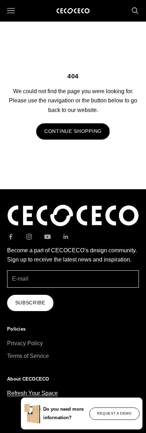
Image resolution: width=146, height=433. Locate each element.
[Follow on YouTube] (47, 236)
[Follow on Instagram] (29, 236)
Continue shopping (73, 131)
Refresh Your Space (32, 393)
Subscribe (30, 302)
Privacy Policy (25, 343)
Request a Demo (114, 413)
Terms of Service (28, 356)
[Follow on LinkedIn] (65, 236)
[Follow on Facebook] (10, 236)
